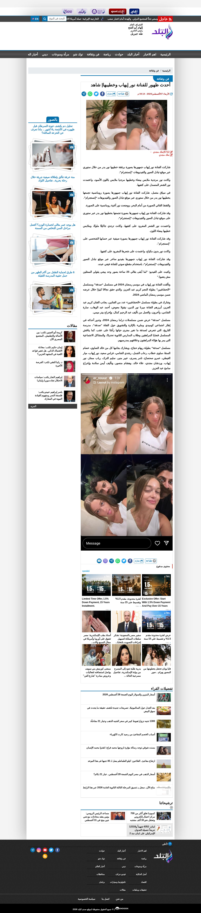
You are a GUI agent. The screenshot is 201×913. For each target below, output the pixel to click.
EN (36, 19)
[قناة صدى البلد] (134, 11)
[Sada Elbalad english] (68, 11)
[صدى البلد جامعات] (98, 11)
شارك (109, 94)
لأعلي (165, 844)
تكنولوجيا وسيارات (118, 882)
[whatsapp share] (90, 93)
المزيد (33, 406)
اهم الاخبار (149, 54)
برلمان (102, 882)
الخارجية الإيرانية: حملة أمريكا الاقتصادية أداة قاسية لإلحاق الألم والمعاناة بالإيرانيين (128, 19)
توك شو (78, 54)
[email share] (84, 93)
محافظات (101, 874)
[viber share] (105, 561)
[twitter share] (96, 93)
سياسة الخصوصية (86, 899)
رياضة (107, 54)
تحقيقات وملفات (139, 890)
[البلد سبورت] (117, 11)
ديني (45, 54)
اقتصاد (144, 882)
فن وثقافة (93, 54)
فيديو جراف (121, 874)
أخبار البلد (133, 54)
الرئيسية (165, 54)
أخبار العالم (31, 54)
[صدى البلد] (162, 31)
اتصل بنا (105, 899)
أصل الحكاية (141, 874)
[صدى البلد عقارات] (82, 11)
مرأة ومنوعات (60, 54)
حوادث (119, 54)
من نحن (119, 899)
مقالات (123, 890)
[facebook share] (102, 93)
